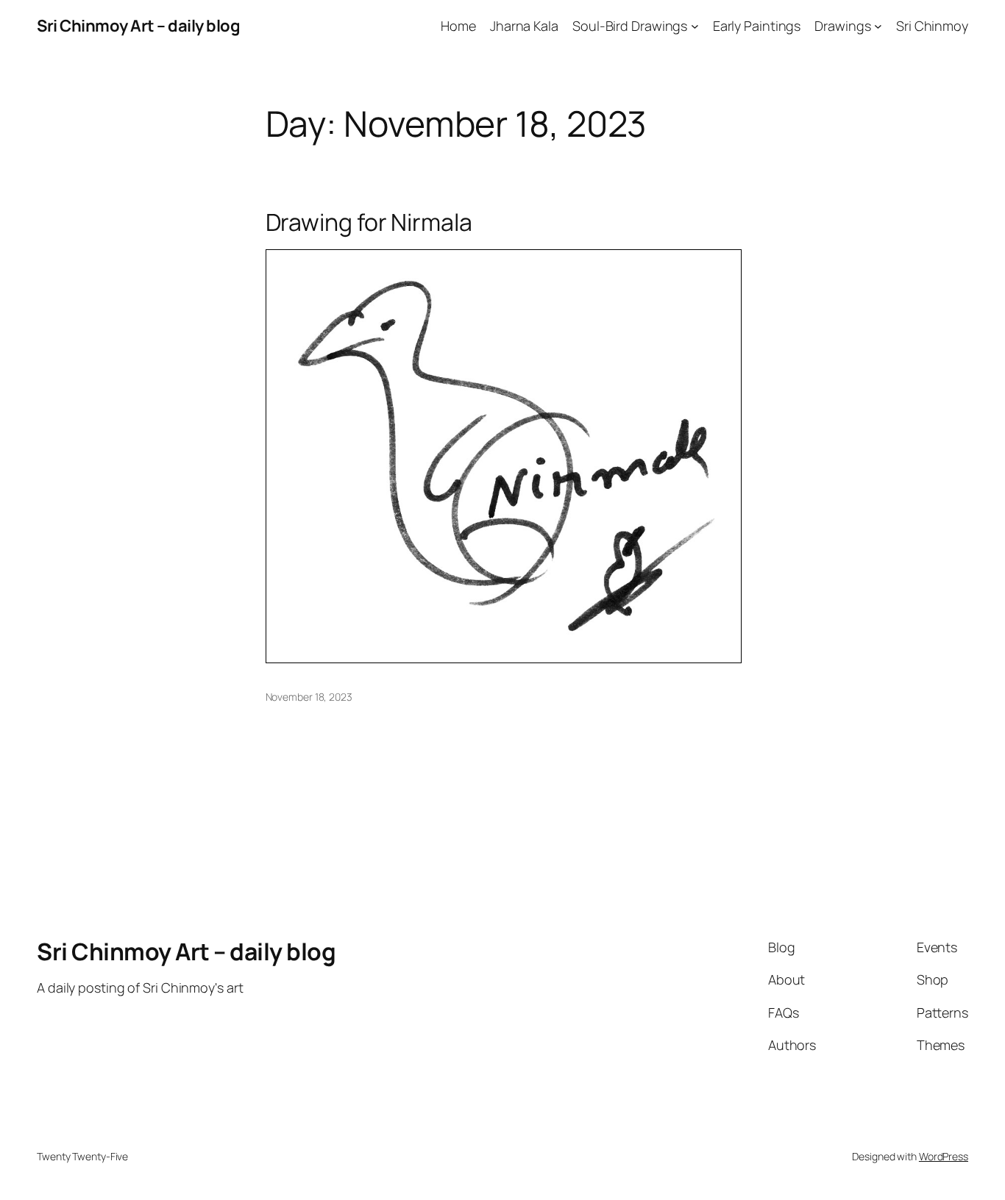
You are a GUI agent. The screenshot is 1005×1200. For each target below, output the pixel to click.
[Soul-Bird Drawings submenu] (695, 26)
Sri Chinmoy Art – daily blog (138, 26)
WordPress (943, 1156)
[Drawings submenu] (878, 26)
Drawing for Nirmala (369, 222)
